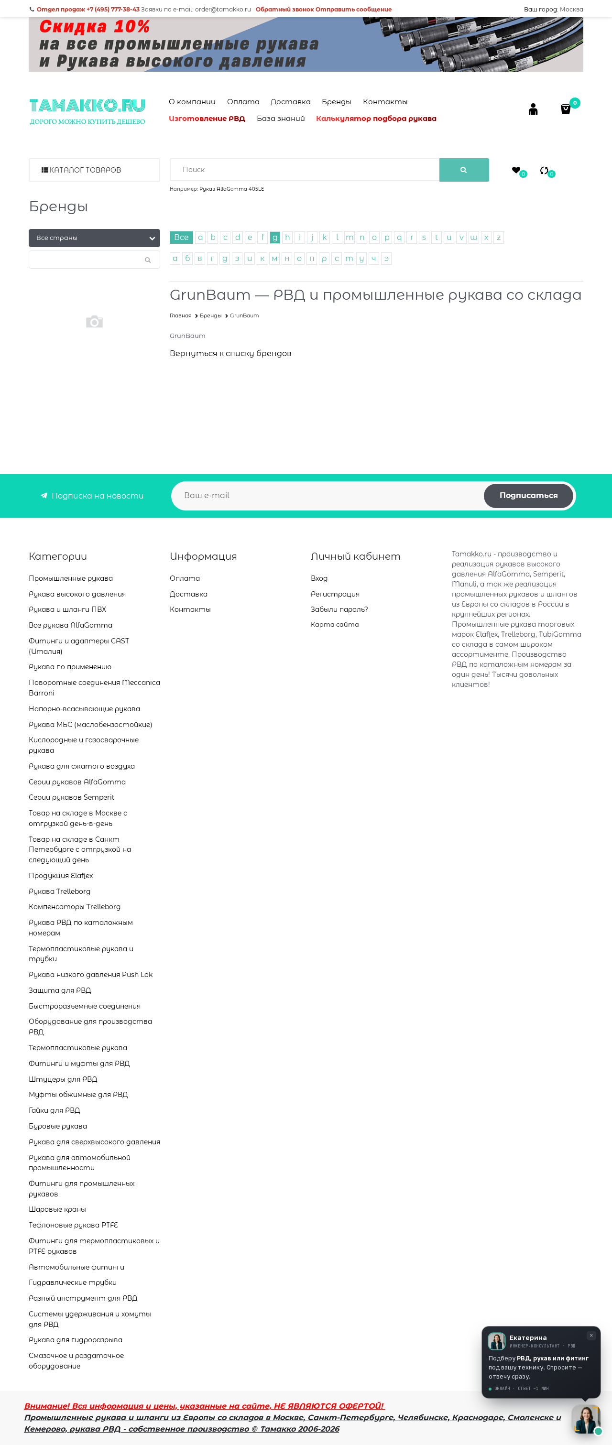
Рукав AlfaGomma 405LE (231, 189)
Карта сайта (335, 624)
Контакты (385, 101)
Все (181, 237)
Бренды (336, 101)
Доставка (291, 101)
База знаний (281, 118)
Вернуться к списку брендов (231, 353)
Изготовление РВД (207, 118)
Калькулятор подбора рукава (376, 118)
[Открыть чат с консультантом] (586, 1419)
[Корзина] (567, 109)
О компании (192, 101)
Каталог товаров (85, 170)
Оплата (243, 101)
